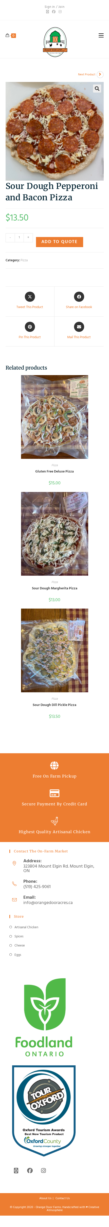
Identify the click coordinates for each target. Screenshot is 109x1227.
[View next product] (100, 74)
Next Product (86, 74)
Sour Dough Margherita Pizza (54, 588)
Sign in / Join (54, 7)
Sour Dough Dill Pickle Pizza (54, 705)
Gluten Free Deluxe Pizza (54, 471)
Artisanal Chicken (26, 927)
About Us (45, 1198)
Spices (18, 936)
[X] (48, 12)
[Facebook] (53, 12)
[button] (97, 88)
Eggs (17, 955)
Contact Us (63, 1198)
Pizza (24, 260)
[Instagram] (60, 12)
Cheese (19, 945)
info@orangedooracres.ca (48, 903)
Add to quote (59, 242)
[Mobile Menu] (101, 35)
